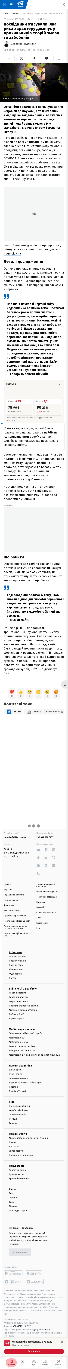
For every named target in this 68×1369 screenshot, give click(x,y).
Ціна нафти (15, 1069)
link (38, 850)
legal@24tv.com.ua (41, 1329)
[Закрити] (62, 1342)
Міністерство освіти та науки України (28, 1138)
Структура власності (46, 913)
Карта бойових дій (18, 997)
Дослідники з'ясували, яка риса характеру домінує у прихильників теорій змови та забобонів (42, 14)
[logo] (20, 4)
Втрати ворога (16, 1018)
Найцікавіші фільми (19, 1106)
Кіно (12, 1101)
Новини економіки (20, 1065)
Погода (12, 978)
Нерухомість (17, 1165)
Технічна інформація (46, 897)
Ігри (38, 928)
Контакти (40, 902)
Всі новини (15, 952)
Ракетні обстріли (18, 992)
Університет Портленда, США (33, 49)
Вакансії (40, 907)
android (13, 1273)
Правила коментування (47, 892)
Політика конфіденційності (17, 921)
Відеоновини (16, 969)
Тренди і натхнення (19, 1178)
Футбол (13, 1197)
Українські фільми (18, 1110)
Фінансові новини (18, 1078)
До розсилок (20, 1252)
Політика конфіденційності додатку (17, 935)
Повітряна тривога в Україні (23, 1005)
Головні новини (17, 956)
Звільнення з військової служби (25, 1033)
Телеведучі (9, 905)
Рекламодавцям (11, 911)
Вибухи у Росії (16, 1014)
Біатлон (13, 1206)
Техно (7, 14)
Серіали (13, 1123)
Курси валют (15, 1074)
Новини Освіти (18, 1133)
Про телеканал (11, 900)
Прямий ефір (16, 965)
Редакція (8, 890)
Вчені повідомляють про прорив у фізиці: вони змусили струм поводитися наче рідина (32, 249)
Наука (15, 14)
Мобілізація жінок (18, 1042)
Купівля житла (16, 1174)
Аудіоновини (15, 973)
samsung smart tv (35, 1281)
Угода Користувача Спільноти (45, 885)
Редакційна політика (14, 895)
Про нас (8, 884)
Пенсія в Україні (17, 1091)
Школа (12, 1142)
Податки (13, 1087)
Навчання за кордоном (21, 1155)
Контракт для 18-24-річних (23, 1046)
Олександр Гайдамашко (23, 44)
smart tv (13, 1281)
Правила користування (15, 916)
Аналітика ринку (17, 1170)
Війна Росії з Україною (23, 988)
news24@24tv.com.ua (15, 837)
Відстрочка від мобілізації (22, 1050)
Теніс (11, 1201)
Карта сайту (42, 923)
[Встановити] (34, 1346)
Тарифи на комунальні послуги (25, 1082)
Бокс (11, 1193)
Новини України (17, 960)
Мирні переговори (18, 1001)
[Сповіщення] (64, 4)
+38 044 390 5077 (44, 837)
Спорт (12, 1189)
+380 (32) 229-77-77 (22, 1326)
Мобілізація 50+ (17, 1037)
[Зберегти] (59, 58)
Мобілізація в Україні (22, 1029)
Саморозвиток (16, 1150)
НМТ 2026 (14, 1146)
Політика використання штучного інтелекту (15, 927)
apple (35, 1273)
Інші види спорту (18, 1210)
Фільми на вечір (17, 1114)
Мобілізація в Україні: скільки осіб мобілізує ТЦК (34, 1055)
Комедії (13, 1118)
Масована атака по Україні (23, 1010)
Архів (38, 918)
